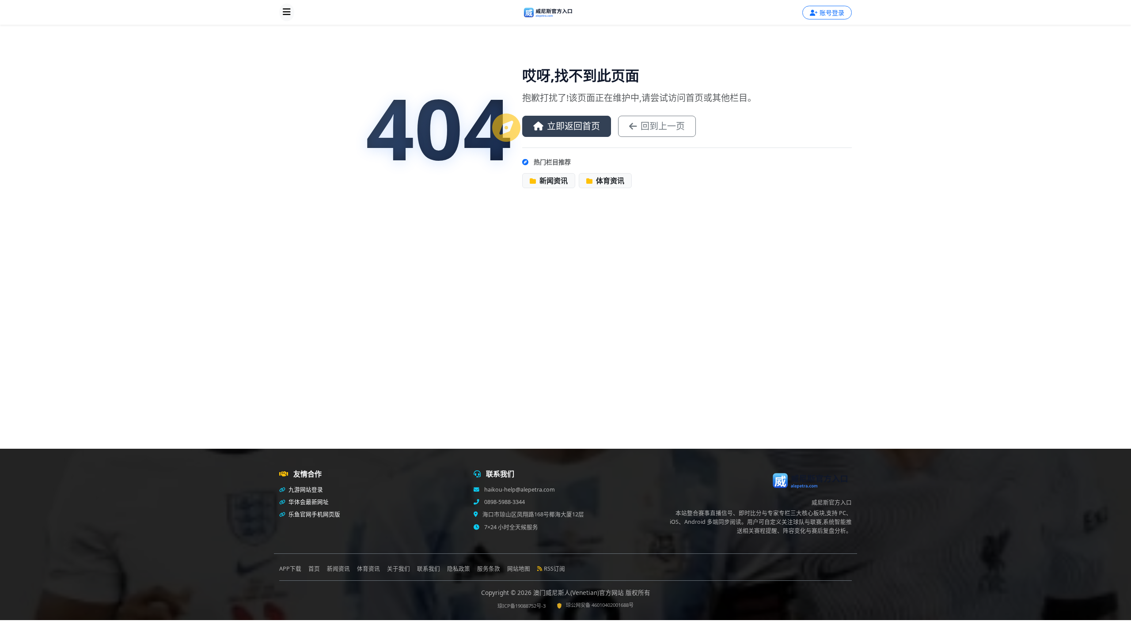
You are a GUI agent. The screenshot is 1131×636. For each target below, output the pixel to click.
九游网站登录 (305, 489)
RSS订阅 (554, 568)
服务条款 (488, 568)
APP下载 (290, 568)
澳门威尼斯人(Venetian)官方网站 (579, 592)
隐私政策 (458, 568)
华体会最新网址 (308, 502)
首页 (314, 568)
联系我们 (428, 568)
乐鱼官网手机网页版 (313, 514)
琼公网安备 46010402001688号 (600, 605)
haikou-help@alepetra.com (519, 489)
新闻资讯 (553, 181)
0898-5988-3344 (504, 502)
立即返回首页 (573, 126)
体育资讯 (609, 181)
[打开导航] (286, 12)
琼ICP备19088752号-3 (521, 605)
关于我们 (398, 568)
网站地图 (518, 568)
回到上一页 (663, 126)
